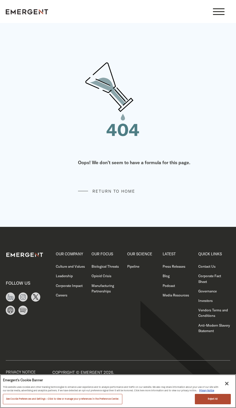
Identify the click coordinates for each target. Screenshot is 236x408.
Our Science (139, 254)
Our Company (69, 254)
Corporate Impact (69, 286)
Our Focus (102, 254)
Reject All (213, 398)
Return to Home (113, 191)
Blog (166, 276)
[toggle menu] (218, 11)
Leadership (64, 276)
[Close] (226, 383)
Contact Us (207, 266)
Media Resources (176, 295)
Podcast (169, 286)
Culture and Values (70, 266)
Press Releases (174, 266)
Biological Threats (105, 266)
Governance (207, 291)
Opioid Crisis (101, 276)
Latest (169, 254)
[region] (118, 391)
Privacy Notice (21, 372)
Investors (205, 300)
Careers (61, 295)
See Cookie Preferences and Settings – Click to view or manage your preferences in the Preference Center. (62, 398)
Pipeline (133, 266)
